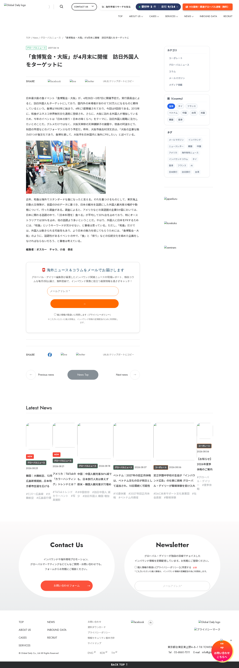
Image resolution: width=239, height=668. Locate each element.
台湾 (197, 172)
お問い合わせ (94, 621)
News (35, 37)
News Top (83, 375)
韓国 (190, 146)
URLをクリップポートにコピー (118, 81)
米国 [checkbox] (203, 112)
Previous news (42, 375)
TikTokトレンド (63, 492)
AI (192, 165)
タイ (195, 159)
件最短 (159, 7)
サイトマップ (94, 643)
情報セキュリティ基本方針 (101, 638)
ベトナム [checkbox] (173, 112)
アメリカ (173, 152)
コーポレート (176, 58)
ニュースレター (176, 146)
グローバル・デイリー (203, 481)
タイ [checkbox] (180, 106)
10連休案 (120, 494)
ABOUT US (134, 16)
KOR (102, 653)
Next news (126, 375)
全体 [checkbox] (171, 106)
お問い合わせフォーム (67, 586)
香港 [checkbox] (180, 119)
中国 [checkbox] (184, 112)
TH (113, 653)
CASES (152, 16)
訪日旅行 (186, 172)
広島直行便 (44, 498)
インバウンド (194, 139)
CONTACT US (81, 6)
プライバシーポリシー (99, 315)
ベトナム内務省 (129, 497)
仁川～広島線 (35, 494)
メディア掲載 (175, 84)
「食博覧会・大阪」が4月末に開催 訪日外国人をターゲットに (96, 37)
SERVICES (170, 16)
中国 (199, 146)
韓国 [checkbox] (171, 119)
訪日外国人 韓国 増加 (96, 496)
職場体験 (171, 497)
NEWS (187, 16)
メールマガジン (177, 78)
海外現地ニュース (190, 152)
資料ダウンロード (97, 627)
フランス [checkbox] (191, 106)
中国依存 (84, 492)
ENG (90, 653)
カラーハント (60, 496)
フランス (182, 165)
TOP (120, 16)
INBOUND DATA (208, 16)
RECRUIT (228, 16)
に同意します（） (84, 315)
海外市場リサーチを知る (118, 6)
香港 (171, 165)
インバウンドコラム (178, 159)
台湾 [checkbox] (194, 112)
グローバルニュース (50, 37)
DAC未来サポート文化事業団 (172, 494)
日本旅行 (173, 172)
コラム (172, 71)
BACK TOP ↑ (119, 665)
